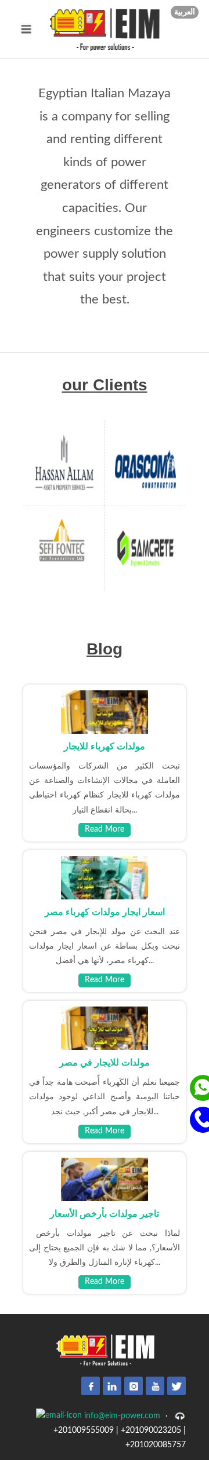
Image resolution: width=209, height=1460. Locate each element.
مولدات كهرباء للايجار (104, 746)
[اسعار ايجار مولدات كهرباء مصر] (104, 877)
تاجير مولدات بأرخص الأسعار (104, 1214)
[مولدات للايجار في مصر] (104, 1028)
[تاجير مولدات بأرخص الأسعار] (104, 1179)
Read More (104, 829)
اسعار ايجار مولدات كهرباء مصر (105, 912)
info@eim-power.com (121, 1416)
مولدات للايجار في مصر (104, 1062)
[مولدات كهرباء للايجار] (104, 712)
